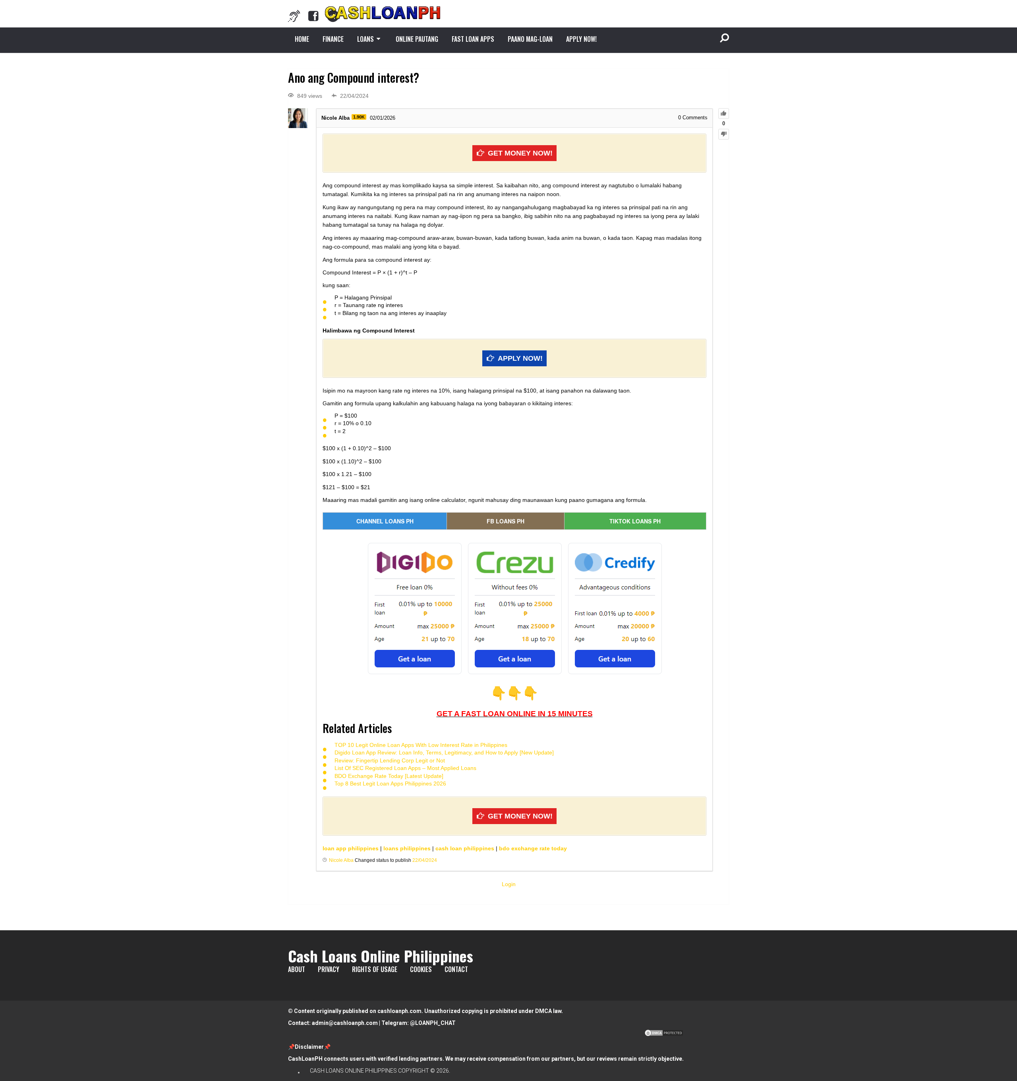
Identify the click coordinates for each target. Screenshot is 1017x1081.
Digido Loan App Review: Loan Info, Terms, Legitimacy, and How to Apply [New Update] (444, 752)
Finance (333, 39)
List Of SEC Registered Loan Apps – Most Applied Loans (405, 768)
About (296, 969)
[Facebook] (313, 16)
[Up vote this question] (723, 113)
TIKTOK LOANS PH (635, 521)
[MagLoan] (294, 16)
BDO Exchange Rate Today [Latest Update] (388, 776)
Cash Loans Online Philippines (380, 955)
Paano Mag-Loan (530, 39)
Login (509, 884)
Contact (456, 969)
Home (302, 39)
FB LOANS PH (505, 521)
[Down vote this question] (723, 134)
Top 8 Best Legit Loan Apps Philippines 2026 (390, 783)
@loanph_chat (433, 1023)
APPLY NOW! (581, 39)
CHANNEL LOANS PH (385, 521)
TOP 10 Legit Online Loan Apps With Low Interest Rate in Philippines (420, 745)
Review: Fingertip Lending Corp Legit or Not (389, 760)
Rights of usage (374, 969)
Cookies (421, 969)
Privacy (328, 969)
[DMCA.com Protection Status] (664, 1035)
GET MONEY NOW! (520, 153)
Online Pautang (417, 39)
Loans (365, 39)
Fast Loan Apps (473, 39)
